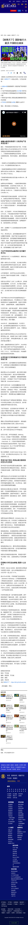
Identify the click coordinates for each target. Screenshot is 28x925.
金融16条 (4, 86)
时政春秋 (20, 810)
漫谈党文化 (13, 892)
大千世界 (15, 859)
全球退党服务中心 (18, 911)
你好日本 (15, 849)
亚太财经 (10, 823)
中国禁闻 (10, 808)
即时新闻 (20, 793)
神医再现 (19, 837)
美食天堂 (15, 853)
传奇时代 (13, 873)
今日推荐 (9, 795)
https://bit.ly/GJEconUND (18, 682)
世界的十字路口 (22, 819)
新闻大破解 (20, 814)
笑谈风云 (10, 831)
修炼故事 (13, 894)
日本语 (14, 769)
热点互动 (20, 806)
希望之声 (10, 911)
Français (3, 769)
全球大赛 (15, 797)
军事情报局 (20, 815)
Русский (9, 769)
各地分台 (18, 1)
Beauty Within (16, 857)
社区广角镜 (11, 819)
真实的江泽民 (14, 882)
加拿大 (12, 765)
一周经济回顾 (11, 817)
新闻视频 (11, 802)
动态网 (8, 912)
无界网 (13, 912)
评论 (5, 35)
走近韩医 (19, 839)
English (23, 767)
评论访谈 (21, 802)
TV (19, 10)
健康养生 (20, 827)
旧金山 (8, 767)
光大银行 (19, 91)
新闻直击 (10, 812)
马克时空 (20, 821)
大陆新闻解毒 (21, 823)
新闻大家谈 (20, 804)
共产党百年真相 (15, 875)
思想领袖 (20, 812)
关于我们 (10, 902)
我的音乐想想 (16, 866)
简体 (26, 1)
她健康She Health (21, 831)
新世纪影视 (19, 912)
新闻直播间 (13, 10)
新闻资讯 (14, 775)
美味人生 (15, 855)
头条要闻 (9, 793)
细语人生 (20, 825)
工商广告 (13, 896)
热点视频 (15, 793)
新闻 (8, 786)
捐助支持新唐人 (12, 781)
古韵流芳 (10, 833)
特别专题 (14, 869)
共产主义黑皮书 (15, 888)
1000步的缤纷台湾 (16, 863)
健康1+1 (19, 830)
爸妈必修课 (10, 839)
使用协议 (4, 904)
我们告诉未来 (14, 871)
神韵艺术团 (10, 909)
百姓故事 (13, 890)
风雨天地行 (13, 886)
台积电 (13, 102)
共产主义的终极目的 (16, 877)
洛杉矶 (16, 765)
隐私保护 (22, 902)
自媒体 (8, 35)
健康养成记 (20, 835)
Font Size (21, 73)
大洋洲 (21, 765)
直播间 (15, 778)
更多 (24, 912)
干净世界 (4, 911)
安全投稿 (10, 904)
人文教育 (10, 827)
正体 (23, 1)
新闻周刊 (10, 814)
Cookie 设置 (14, 922)
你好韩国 (15, 851)
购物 (18, 781)
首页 (2, 35)
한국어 (19, 769)
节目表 (9, 778)
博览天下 (15, 795)
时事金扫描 (20, 808)
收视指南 (16, 902)
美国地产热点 (11, 843)
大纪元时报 (17, 909)
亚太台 (12, 767)
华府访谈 (10, 815)
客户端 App (4, 906)
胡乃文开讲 (20, 833)
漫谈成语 (10, 837)
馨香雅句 (10, 835)
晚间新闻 (10, 810)
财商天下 (14, 35)
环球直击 (10, 806)
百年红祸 (13, 884)
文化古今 (10, 841)
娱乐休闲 (15, 845)
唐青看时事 (20, 817)
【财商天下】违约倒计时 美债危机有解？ (9, 697)
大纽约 (8, 765)
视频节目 (21, 775)
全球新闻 (10, 804)
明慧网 (3, 912)
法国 (4, 767)
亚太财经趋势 (11, 821)
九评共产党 (13, 880)
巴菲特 (4, 102)
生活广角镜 (15, 847)
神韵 (10, 1)
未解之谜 (10, 830)
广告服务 (16, 904)
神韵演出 (9, 797)
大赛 (14, 1)
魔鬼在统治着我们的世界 (17, 879)
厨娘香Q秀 (15, 861)
